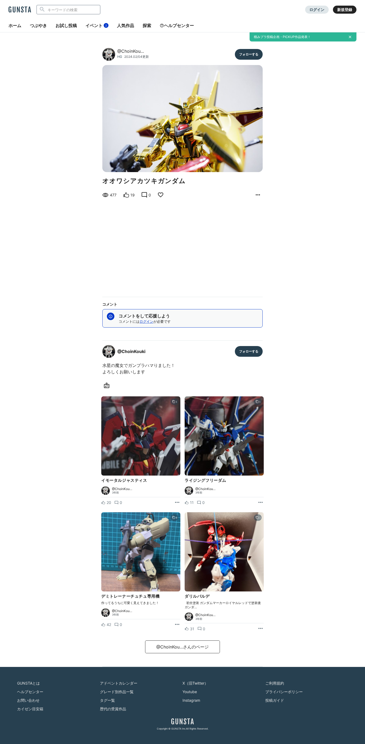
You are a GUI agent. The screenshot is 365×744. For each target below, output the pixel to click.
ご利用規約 (274, 683)
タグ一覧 (107, 700)
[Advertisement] (182, 246)
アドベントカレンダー (118, 683)
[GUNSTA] (20, 9)
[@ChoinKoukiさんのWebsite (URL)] (107, 385)
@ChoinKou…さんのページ (182, 647)
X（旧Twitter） (195, 683)
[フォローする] (249, 54)
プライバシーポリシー (284, 691)
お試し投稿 (66, 25)
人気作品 (125, 25)
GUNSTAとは (28, 683)
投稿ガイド (274, 700)
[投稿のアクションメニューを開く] (177, 502)
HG (119, 57)
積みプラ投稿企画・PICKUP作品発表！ (282, 37)
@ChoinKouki (131, 351)
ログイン (316, 9)
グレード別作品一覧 (117, 691)
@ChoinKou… (130, 51)
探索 (147, 25)
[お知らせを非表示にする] (350, 37)
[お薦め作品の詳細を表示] (258, 195)
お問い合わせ (28, 700)
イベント (96, 25)
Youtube (190, 691)
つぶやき (38, 25)
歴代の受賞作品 (113, 709)
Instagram (191, 700)
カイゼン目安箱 (30, 709)
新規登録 (344, 9)
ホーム (15, 25)
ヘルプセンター (179, 25)
